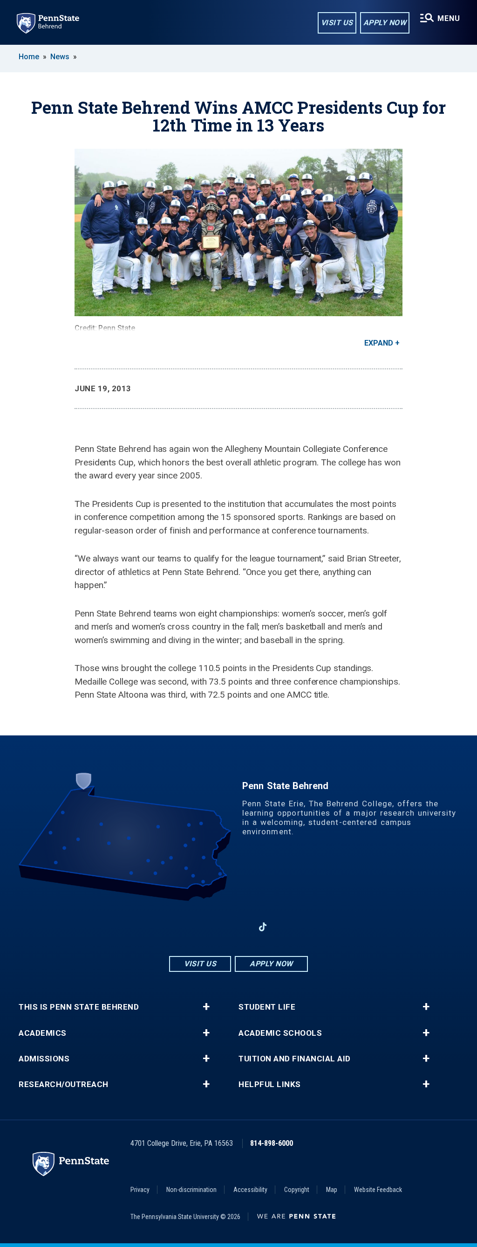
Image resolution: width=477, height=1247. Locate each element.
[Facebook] (190, 927)
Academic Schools (280, 1033)
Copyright (296, 1189)
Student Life (266, 1007)
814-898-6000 (271, 1143)
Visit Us (337, 22)
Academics (43, 1033)
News (59, 56)
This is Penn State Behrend (79, 1007)
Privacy (140, 1189)
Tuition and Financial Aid (294, 1058)
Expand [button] (378, 343)
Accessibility (250, 1189)
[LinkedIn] (238, 927)
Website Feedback (378, 1189)
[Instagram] (214, 927)
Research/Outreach (64, 1084)
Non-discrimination (191, 1189)
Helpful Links (269, 1084)
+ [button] (206, 1006)
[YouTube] (286, 927)
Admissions (44, 1058)
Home (29, 56)
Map (331, 1189)
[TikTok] (263, 927)
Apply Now (385, 22)
